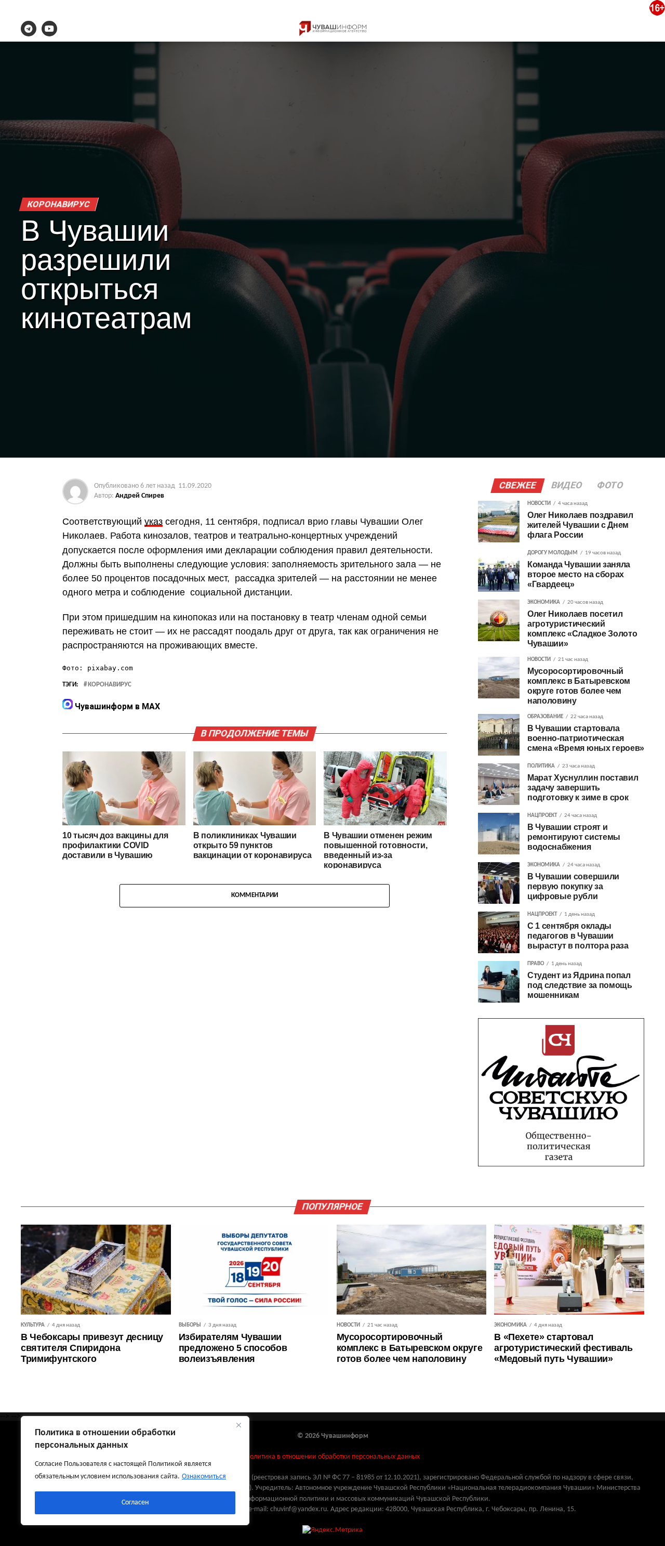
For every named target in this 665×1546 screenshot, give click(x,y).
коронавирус (109, 685)
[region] (135, 1470)
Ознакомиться (204, 1476)
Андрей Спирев (139, 496)
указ (153, 521)
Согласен (135, 1502)
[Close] (238, 1425)
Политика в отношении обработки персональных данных (332, 1457)
